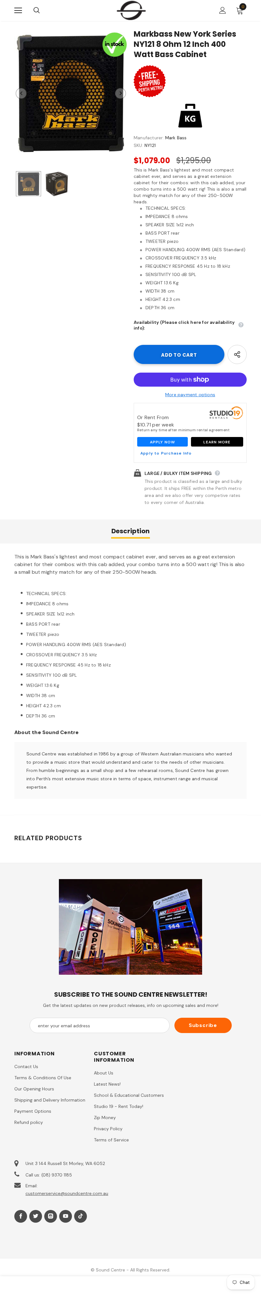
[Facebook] (20, 1216)
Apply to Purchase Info (166, 453)
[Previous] (21, 93)
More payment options (190, 394)
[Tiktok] (80, 1216)
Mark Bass (176, 138)
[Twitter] (35, 1216)
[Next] (120, 93)
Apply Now (162, 442)
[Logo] (131, 10)
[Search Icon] (43, 10)
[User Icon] (222, 10)
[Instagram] (50, 1216)
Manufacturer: (149, 138)
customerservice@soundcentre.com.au (66, 1193)
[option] (70, 93)
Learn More (216, 442)
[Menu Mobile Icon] (18, 10)
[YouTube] (65, 1216)
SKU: (138, 145)
